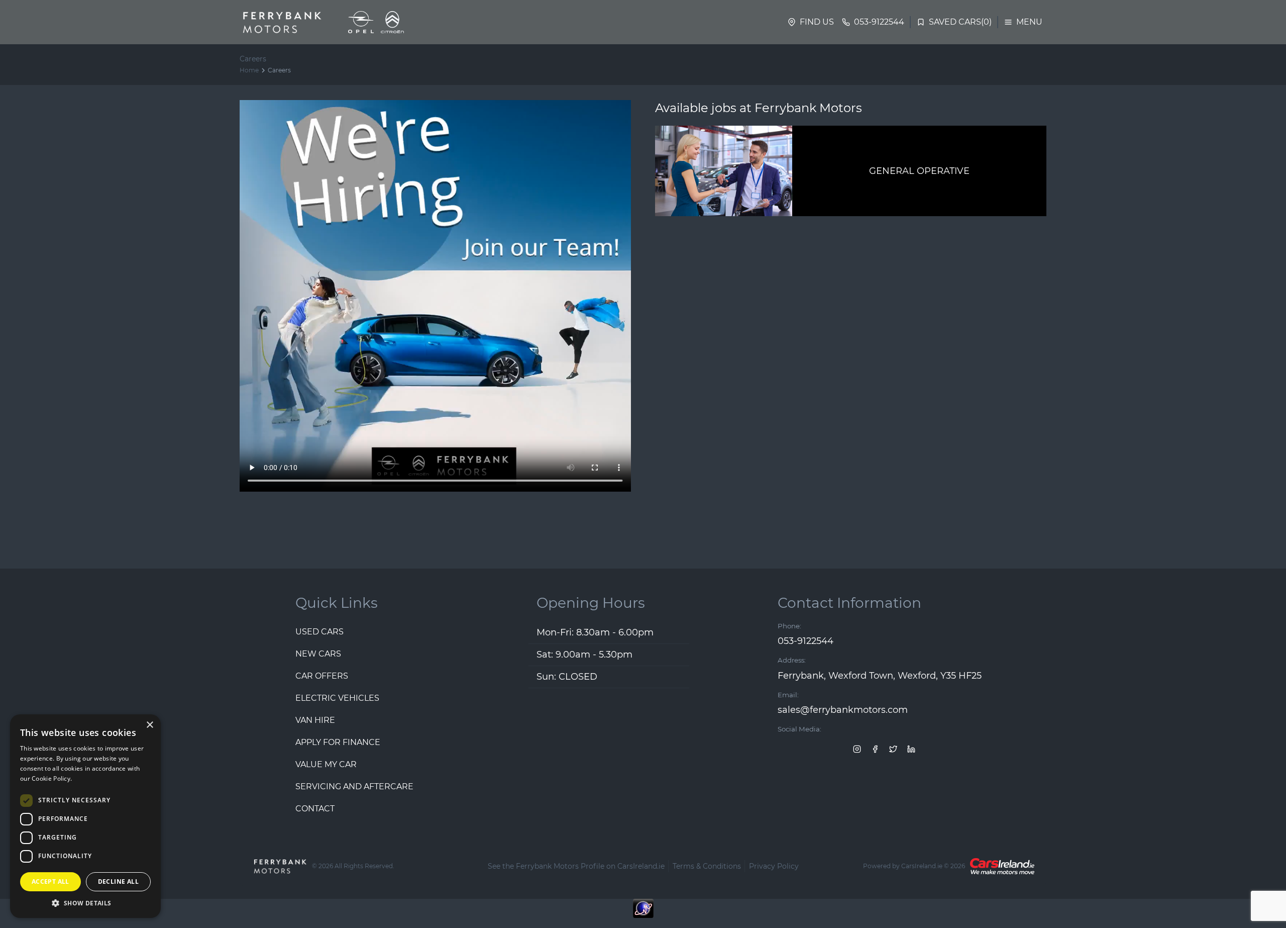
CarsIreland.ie (921, 866)
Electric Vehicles (337, 698)
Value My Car (326, 764)
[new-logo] (281, 22)
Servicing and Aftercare (354, 786)
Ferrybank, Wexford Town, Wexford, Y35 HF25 (880, 675)
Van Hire (315, 720)
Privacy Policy (774, 866)
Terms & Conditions (707, 866)
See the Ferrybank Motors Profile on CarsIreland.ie (576, 866)
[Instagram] (857, 748)
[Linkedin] (911, 748)
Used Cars (319, 631)
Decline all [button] (118, 881)
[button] (85, 903)
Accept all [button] (50, 881)
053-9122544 (805, 640)
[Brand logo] (361, 22)
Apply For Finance (337, 742)
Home (249, 70)
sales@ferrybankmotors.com (843, 709)
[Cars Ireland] (1002, 866)
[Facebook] (875, 748)
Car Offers (321, 676)
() (960, 22)
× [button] (149, 725)
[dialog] (85, 816)
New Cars (318, 654)
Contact (315, 808)
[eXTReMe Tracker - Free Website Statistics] (643, 913)
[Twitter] (893, 748)
